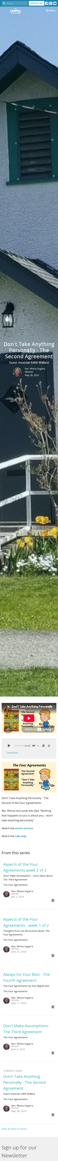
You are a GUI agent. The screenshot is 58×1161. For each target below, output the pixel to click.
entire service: (24, 828)
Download (12, 752)
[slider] (18, 745)
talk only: (21, 836)
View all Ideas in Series (14, 1128)
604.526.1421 (36, 3)
